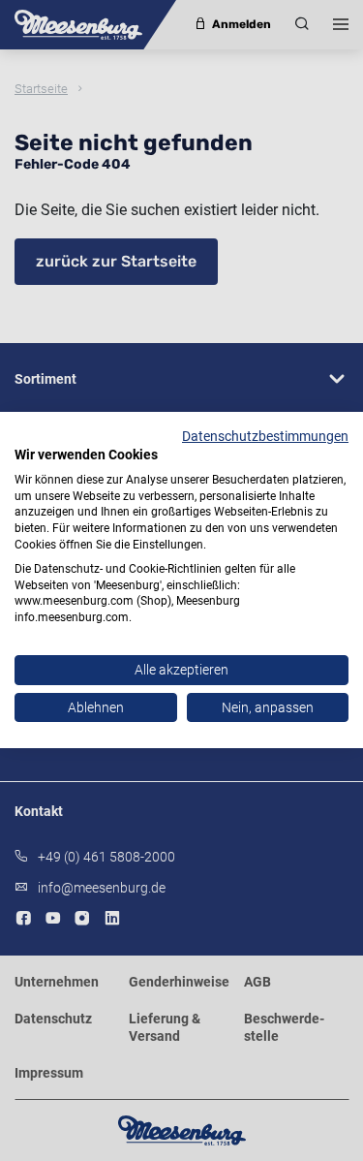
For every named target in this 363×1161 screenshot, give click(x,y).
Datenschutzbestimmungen (265, 436)
